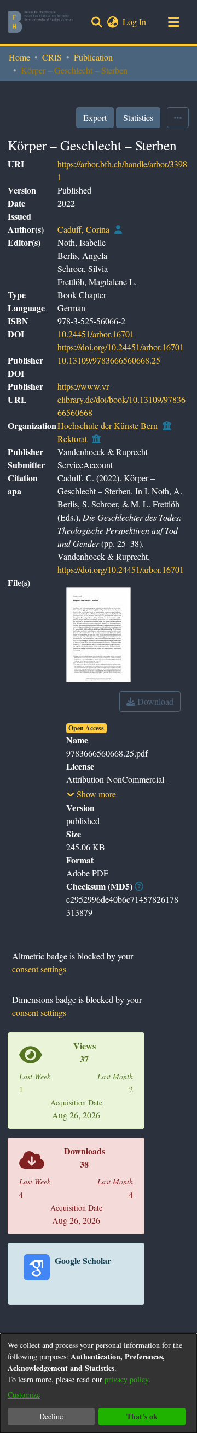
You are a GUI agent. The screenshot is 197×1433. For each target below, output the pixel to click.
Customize (24, 1394)
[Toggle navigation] (173, 21)
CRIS (52, 57)
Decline (51, 1416)
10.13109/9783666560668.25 (108, 360)
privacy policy (126, 1379)
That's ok (142, 1416)
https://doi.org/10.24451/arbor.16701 (120, 347)
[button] (91, 794)
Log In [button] (135, 21)
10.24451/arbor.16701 (95, 334)
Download (154, 701)
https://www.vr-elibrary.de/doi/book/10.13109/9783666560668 (121, 399)
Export (95, 117)
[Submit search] (96, 21)
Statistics (138, 117)
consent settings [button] (39, 969)
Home (19, 57)
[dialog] (98, 1383)
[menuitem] (112, 21)
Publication (93, 57)
